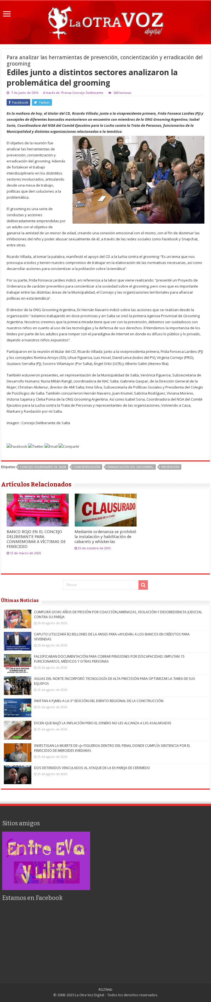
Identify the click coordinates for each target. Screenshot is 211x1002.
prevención (170, 467)
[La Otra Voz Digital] (105, 21)
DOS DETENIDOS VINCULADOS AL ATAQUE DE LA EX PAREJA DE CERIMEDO (92, 768)
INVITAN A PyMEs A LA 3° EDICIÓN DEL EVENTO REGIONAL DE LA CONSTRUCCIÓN (98, 701)
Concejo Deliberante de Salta (43, 467)
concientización (87, 467)
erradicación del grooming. (131, 467)
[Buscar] (143, 585)
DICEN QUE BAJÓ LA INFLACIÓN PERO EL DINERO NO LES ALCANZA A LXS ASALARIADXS (102, 723)
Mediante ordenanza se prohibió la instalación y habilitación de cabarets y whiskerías (105, 536)
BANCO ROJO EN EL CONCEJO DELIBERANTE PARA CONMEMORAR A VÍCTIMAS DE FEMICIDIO (36, 539)
